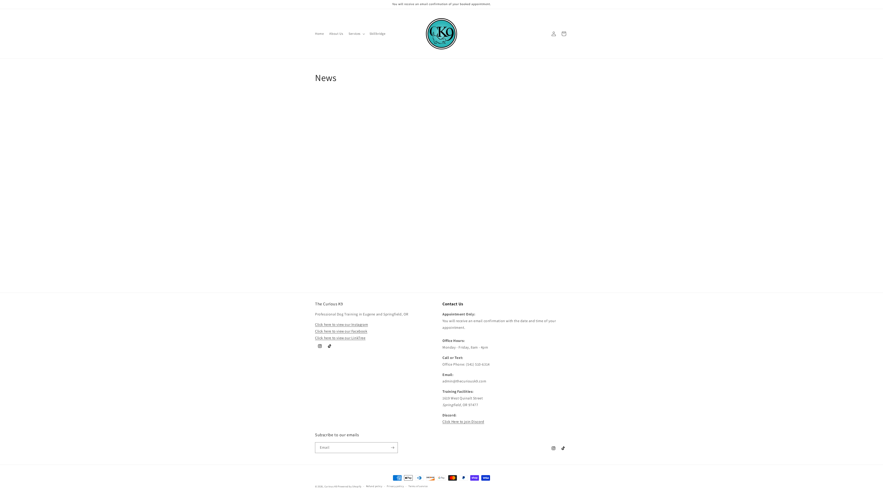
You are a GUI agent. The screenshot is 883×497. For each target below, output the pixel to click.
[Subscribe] (392, 447)
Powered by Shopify (349, 486)
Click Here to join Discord (463, 421)
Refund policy (374, 486)
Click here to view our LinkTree (340, 337)
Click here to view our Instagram (341, 324)
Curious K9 (330, 486)
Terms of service (418, 486)
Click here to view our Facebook (341, 331)
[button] (356, 33)
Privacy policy (395, 486)
